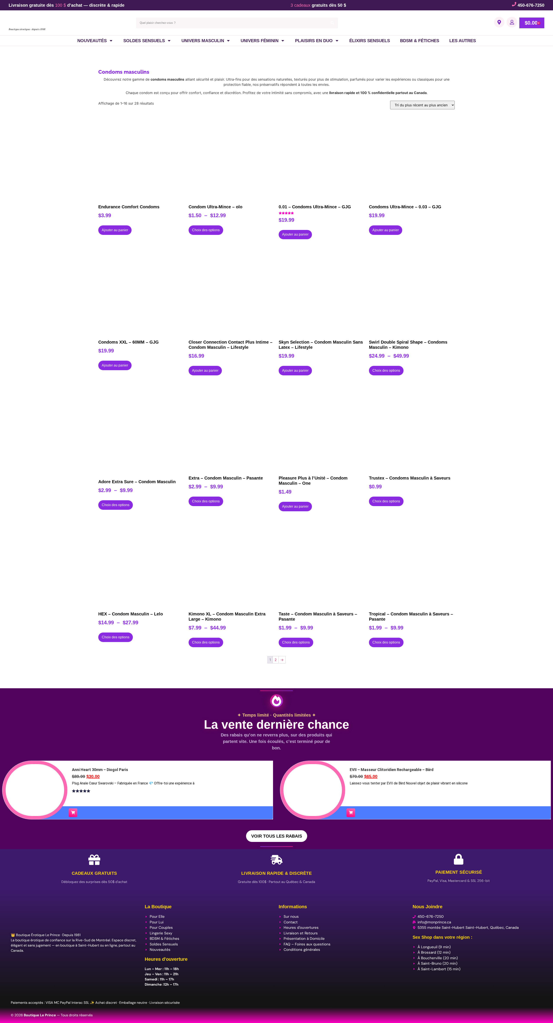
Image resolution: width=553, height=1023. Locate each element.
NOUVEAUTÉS (92, 40)
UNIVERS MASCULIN (202, 40)
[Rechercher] (332, 23)
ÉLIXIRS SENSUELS (369, 40)
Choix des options (206, 230)
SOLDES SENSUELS (144, 40)
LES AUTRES (462, 40)
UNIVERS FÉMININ (259, 40)
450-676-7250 (531, 5)
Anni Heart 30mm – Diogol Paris (100, 769)
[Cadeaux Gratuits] (94, 860)
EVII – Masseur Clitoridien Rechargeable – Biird (392, 769)
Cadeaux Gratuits (94, 873)
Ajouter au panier (115, 230)
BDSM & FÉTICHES (419, 40)
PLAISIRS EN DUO (314, 40)
